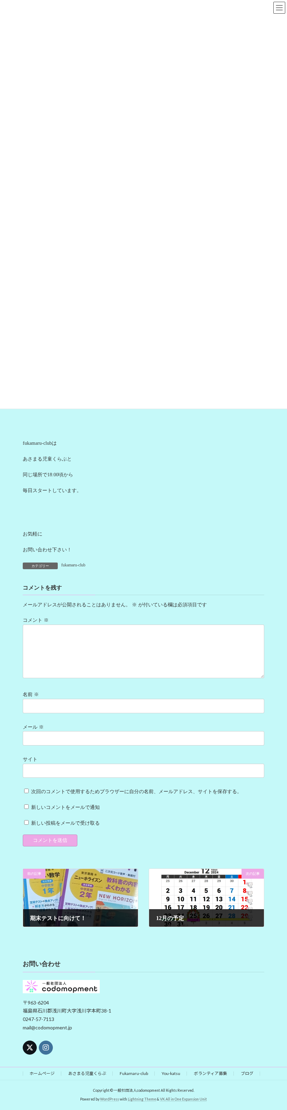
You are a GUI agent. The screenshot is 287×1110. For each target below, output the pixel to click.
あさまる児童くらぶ (87, 1073)
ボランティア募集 (210, 1073)
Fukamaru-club (134, 1073)
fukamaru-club (73, 565)
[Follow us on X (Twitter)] (30, 1048)
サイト (30, 759)
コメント (36, 620)
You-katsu (171, 1073)
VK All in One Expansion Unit (183, 1099)
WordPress (109, 1099)
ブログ (247, 1073)
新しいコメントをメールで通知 (65, 807)
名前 (31, 694)
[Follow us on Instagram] (46, 1048)
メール (33, 727)
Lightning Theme (142, 1099)
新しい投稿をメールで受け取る (65, 823)
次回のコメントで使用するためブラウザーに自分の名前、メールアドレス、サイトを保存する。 (136, 791)
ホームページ (42, 1073)
